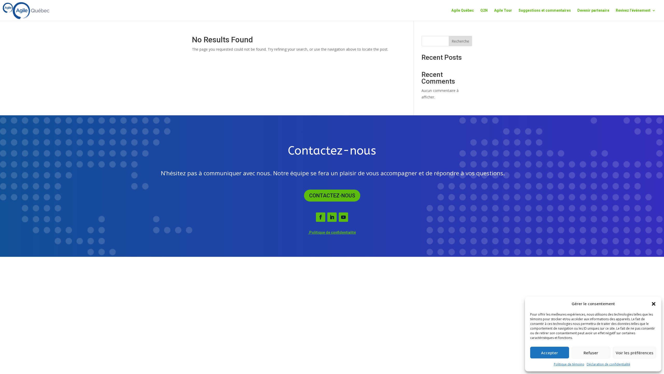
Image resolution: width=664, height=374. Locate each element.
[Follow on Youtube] (343, 217)
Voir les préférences (634, 352)
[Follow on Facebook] (320, 217)
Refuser (591, 352)
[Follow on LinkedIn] (332, 217)
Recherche (460, 41)
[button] (653, 303)
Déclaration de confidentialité (608, 364)
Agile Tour (503, 10)
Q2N (484, 10)
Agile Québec (462, 10)
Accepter (549, 352)
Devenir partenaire (593, 10)
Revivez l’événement (633, 10)
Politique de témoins (569, 364)
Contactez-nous (332, 195)
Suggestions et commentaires (544, 10)
